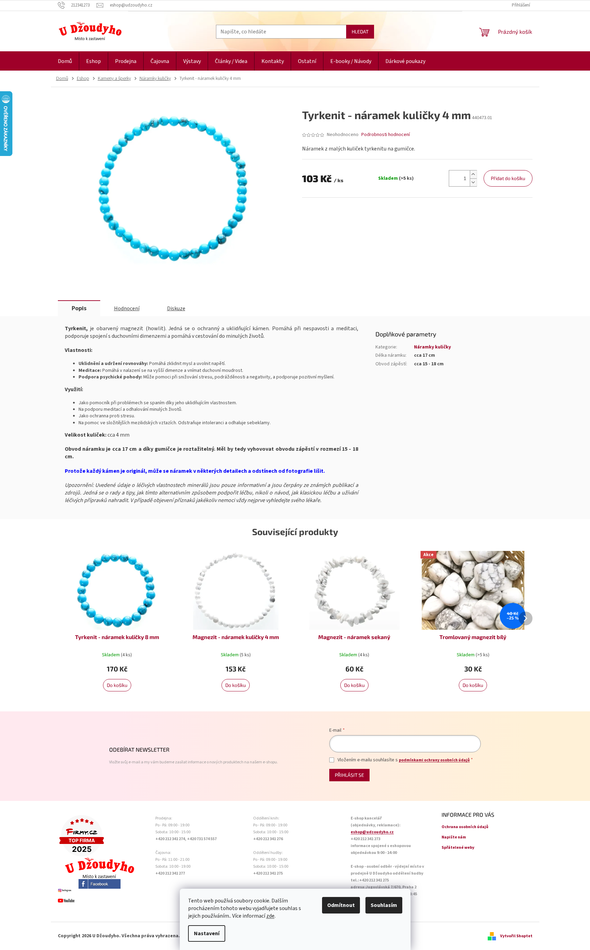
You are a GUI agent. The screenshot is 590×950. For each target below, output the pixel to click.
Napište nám (454, 837)
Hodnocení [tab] (126, 308)
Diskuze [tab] (176, 308)
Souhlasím (384, 905)
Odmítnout (341, 905)
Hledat (360, 31)
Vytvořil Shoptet (516, 936)
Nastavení (206, 933)
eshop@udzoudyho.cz (372, 832)
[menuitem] (65, 61)
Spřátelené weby (458, 847)
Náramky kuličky (432, 347)
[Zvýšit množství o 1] (473, 174)
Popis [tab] (79, 308)
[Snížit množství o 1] (473, 182)
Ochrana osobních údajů (465, 827)
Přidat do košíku (508, 178)
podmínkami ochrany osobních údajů (434, 760)
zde (270, 916)
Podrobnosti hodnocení (385, 135)
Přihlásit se (349, 775)
